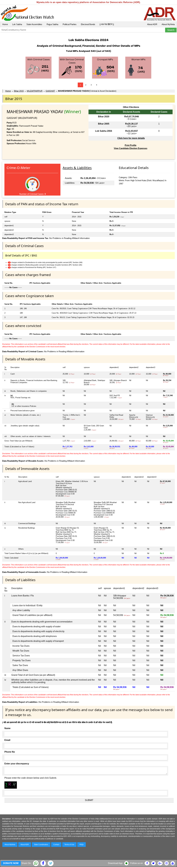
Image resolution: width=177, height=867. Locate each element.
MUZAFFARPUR (34, 91)
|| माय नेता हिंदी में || (107, 24)
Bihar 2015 (19, 91)
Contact (56, 845)
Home (5, 24)
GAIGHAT (50, 91)
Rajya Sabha (52, 24)
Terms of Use (69, 845)
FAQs (82, 845)
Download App (115, 863)
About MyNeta (168, 24)
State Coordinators (41, 845)
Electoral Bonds (88, 24)
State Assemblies (34, 24)
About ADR (152, 24)
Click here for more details (131, 138)
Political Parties (69, 24)
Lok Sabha (17, 24)
